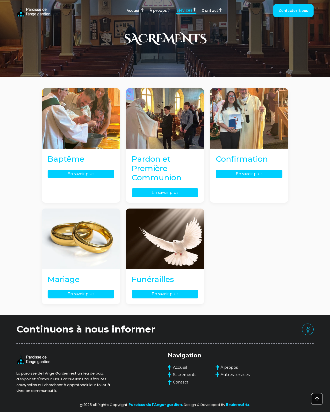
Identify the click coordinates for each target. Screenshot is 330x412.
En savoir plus (81, 174)
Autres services (235, 374)
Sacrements (184, 374)
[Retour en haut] (317, 399)
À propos (158, 10)
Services (184, 10)
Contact (210, 10)
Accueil (133, 10)
